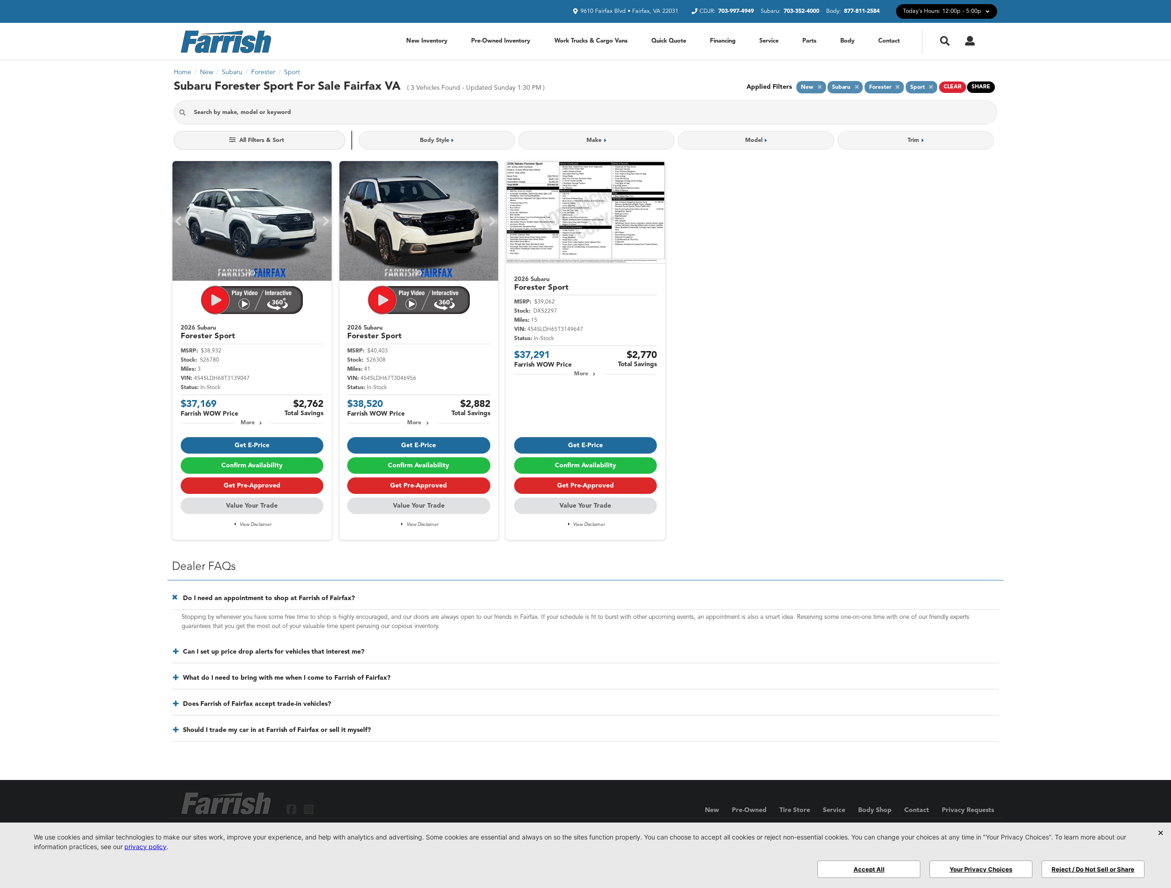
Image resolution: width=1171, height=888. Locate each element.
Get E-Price (252, 445)
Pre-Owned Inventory (500, 41)
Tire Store (794, 810)
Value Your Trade (252, 506)
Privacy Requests (968, 810)
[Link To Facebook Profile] (292, 808)
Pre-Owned (749, 810)
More (248, 423)
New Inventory (426, 41)
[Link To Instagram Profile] (308, 808)
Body (847, 41)
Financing (723, 41)
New (712, 810)
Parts (809, 41)
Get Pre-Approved (252, 485)
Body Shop (875, 810)
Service (769, 41)
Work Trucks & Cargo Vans (591, 41)
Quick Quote (668, 41)
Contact (889, 41)
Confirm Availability (252, 465)
